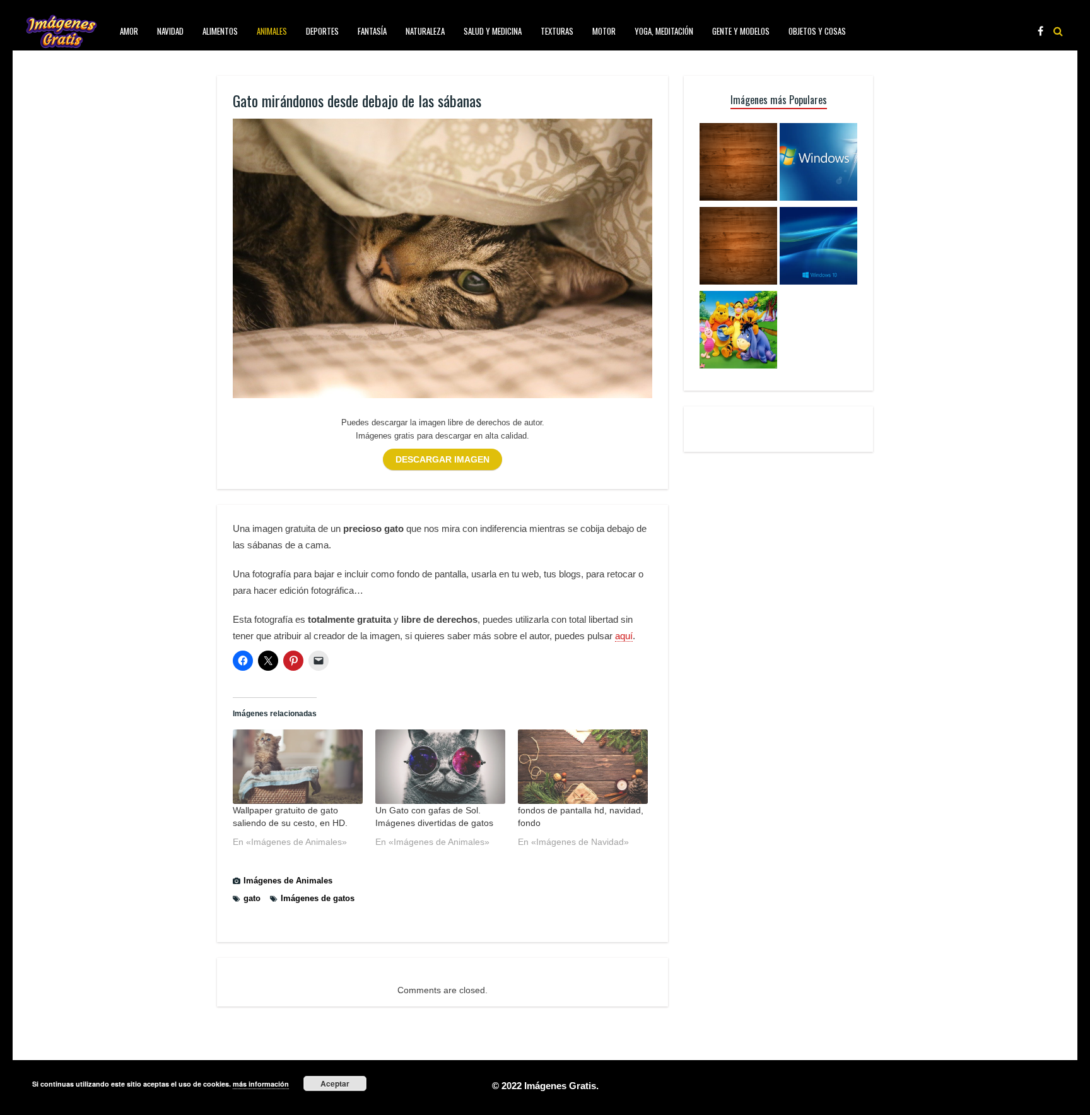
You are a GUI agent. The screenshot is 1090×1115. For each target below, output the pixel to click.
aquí (624, 635)
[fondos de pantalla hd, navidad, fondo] (583, 766)
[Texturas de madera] (738, 163)
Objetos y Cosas (817, 31)
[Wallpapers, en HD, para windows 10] (818, 247)
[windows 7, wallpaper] (818, 163)
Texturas (557, 31)
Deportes (322, 31)
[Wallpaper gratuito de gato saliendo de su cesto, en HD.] (298, 766)
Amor (129, 31)
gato (252, 898)
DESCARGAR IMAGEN (442, 459)
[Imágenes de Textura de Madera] (738, 247)
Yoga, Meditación (664, 31)
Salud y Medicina (493, 31)
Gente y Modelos (741, 31)
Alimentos (220, 31)
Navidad (170, 31)
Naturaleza (425, 31)
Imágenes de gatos (318, 898)
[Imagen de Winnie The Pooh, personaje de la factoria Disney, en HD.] (738, 331)
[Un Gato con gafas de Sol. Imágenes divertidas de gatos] (440, 766)
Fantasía (372, 31)
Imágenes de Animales (287, 880)
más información (261, 1083)
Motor (604, 31)
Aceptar (334, 1083)
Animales (272, 31)
